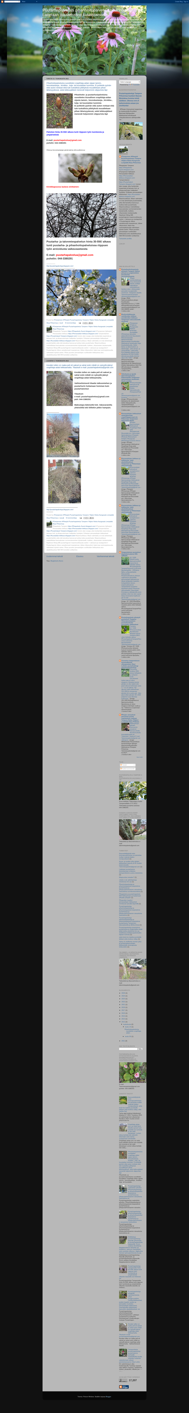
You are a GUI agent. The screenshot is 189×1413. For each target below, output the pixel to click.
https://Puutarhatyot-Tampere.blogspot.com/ (61, 336)
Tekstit (124, 765)
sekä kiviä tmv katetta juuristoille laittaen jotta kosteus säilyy (130, 938)
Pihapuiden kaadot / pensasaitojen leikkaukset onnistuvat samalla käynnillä (128, 902)
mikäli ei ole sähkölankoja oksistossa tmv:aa (128, 881)
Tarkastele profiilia (125, 238)
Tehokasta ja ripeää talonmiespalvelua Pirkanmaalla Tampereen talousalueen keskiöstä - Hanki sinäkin (130, 377)
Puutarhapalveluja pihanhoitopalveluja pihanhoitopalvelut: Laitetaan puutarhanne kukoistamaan (93, 12)
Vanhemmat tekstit (105, 556)
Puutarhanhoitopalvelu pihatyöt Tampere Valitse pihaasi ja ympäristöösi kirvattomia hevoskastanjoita (130, 273)
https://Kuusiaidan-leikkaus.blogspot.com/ (60, 341)
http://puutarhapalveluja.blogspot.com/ (59, 266)
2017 (123, 1010)
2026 (123, 993)
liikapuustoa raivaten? (126, 877)
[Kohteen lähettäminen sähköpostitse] (84, 323)
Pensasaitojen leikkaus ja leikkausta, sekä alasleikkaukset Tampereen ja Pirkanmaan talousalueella (131, 462)
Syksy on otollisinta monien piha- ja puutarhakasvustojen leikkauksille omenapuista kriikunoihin (130, 944)
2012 (123, 1022)
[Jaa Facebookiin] (90, 323)
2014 (123, 1016)
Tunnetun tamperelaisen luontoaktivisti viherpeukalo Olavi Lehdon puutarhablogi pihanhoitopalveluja (130, 664)
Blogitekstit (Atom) (57, 561)
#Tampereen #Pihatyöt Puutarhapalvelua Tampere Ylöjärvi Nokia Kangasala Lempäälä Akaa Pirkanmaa (131, 160)
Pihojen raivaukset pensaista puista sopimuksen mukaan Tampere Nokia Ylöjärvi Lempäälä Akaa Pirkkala (130, 718)
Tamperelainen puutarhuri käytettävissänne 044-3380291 (131, 554)
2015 (123, 1013)
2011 (123, 1041)
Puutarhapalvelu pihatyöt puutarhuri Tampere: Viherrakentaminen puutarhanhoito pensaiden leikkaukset (130, 621)
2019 (123, 1007)
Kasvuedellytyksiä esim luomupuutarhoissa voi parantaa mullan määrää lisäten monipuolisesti (130, 856)
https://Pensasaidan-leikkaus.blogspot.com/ (83, 333)
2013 (123, 1019)
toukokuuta (127, 1024)
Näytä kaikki (140, 757)
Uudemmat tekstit (54, 556)
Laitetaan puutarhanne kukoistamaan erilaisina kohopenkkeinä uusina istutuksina (130, 871)
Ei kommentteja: (71, 323)
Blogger (108, 1396)
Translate (136, 85)
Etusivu (79, 556)
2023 (123, 999)
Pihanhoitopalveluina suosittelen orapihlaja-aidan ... (133, 1031)
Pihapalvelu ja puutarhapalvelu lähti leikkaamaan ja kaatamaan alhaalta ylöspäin (130, 895)
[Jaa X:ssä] (88, 323)
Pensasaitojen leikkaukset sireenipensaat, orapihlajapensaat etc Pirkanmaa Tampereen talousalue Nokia (131, 417)
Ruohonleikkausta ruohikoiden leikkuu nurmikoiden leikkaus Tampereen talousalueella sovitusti (131, 318)
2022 (123, 1002)
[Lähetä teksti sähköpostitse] (79, 323)
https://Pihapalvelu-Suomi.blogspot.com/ (82, 331)
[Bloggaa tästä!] (86, 323)
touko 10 (128, 1027)
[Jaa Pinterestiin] (92, 323)
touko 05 (128, 1036)
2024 (123, 996)
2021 (123, 1004)
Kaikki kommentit (128, 769)
